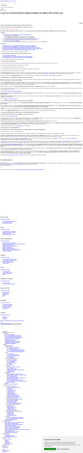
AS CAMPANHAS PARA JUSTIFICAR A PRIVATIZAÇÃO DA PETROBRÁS (18, 57)
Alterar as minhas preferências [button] (63, 449)
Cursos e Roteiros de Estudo (8, 272)
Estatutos (6, 382)
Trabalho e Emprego (11, 370)
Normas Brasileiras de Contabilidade (9, 231)
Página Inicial (5, 331)
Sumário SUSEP (10, 412)
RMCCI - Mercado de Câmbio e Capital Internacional (16, 374)
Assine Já (4, 316)
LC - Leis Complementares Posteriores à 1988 (15, 350)
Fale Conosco (5, 308)
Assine (4, 5)
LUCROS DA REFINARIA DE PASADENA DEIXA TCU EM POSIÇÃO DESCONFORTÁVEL (21, 38)
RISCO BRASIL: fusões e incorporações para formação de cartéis (19, 49)
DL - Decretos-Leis (10, 364)
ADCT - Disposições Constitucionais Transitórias (16, 351)
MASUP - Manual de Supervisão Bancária (12, 427)
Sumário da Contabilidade (9, 334)
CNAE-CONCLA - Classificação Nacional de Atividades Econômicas (17, 429)
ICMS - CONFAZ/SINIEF (12, 368)
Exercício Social (23, 138)
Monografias (7, 441)
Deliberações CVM (10, 408)
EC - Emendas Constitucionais (12, 348)
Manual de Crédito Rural (7, 246)
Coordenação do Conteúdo (7, 304)
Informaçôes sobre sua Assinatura (9, 283)
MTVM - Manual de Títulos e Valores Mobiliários (14, 424)
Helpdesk (4, 295)
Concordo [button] (47, 449)
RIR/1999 (56, 138)
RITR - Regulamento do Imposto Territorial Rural (16, 377)
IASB (12, 136)
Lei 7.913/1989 (44, 73)
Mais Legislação (6, 263)
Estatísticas (5, 318)
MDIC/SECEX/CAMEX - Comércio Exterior (15, 369)
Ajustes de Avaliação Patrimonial (64, 141)
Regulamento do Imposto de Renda (9, 242)
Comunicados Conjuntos (11, 390)
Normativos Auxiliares (7, 233)
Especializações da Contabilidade (11, 340)
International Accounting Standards (9, 232)
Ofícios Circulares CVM (11, 409)
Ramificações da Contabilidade (10, 343)
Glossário (5, 445)
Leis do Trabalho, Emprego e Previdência (10, 260)
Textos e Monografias (6, 271)
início (1, 10)
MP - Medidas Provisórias (11, 362)
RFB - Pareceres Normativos (12, 401)
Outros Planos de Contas (7, 223)
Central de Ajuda (6, 294)
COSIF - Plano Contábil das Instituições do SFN (13, 337)
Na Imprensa (7, 442)
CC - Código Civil (10, 353)
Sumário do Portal (6, 292)
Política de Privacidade (4, 320)
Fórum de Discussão (8, 443)
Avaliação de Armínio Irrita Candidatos (10, 98)
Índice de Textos (8, 439)
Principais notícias (6, 450)
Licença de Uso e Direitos (7, 305)
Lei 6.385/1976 (52, 73)
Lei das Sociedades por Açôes (8, 262)
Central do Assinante (6, 282)
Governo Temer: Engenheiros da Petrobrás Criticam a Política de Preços (21, 47)
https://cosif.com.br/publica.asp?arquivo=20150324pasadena (11, 164)
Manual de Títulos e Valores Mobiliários (10, 245)
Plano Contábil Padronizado (8, 222)
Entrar (2, 9)
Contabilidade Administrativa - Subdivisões (12, 341)
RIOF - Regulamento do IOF (12, 378)
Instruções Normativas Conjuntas (13, 396)
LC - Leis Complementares (12, 360)
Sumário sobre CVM (11, 405)
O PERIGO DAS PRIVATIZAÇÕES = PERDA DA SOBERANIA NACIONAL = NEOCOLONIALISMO (22, 48)
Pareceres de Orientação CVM (12, 410)
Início (4, 449)
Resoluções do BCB (11, 392)
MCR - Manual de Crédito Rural (11, 425)
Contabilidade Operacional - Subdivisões (12, 342)
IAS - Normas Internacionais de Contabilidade (13, 336)
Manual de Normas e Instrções (8, 244)
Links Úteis (7, 434)
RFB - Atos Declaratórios (11, 402)
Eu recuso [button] (53, 449)
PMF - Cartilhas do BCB (9, 430)
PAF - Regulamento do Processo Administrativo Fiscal (17, 380)
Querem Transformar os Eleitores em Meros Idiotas (13, 91)
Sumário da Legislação (9, 345)
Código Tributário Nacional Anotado (9, 259)
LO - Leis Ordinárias (11, 361)
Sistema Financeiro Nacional (8, 261)
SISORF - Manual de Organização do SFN (12, 426)
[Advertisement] (21, 18)
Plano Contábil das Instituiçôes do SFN (10, 221)
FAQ (4, 296)
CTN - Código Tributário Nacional (13, 355)
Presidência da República (9, 435)
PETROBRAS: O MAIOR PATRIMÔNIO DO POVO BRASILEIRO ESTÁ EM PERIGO (19, 46)
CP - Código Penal (10, 356)
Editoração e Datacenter (7, 306)
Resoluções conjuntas (11, 393)
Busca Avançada (6, 293)
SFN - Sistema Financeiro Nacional (13, 366)
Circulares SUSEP (10, 414)
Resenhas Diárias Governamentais (9, 234)
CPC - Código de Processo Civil (13, 354)
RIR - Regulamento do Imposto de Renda (14, 373)
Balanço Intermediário (73, 138)
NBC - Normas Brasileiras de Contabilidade (13, 335)
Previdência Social (10, 371)
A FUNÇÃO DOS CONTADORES (9, 55)
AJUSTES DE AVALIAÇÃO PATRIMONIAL (11, 40)
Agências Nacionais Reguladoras (11, 436)
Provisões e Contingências (13, 144)
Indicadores (5, 451)
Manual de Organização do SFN (8, 247)
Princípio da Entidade (22, 142)
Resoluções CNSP (10, 413)
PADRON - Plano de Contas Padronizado (12, 338)
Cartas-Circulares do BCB (12, 394)
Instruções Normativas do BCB (12, 395)
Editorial (6, 440)
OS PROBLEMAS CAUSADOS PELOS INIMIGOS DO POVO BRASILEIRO (17, 56)
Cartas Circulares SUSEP (11, 415)
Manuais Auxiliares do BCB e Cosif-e (14, 397)
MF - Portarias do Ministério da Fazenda (14, 403)
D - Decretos (9, 363)
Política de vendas (12, 320)
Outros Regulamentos (11, 381)
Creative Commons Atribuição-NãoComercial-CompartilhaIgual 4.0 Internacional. (29, 169)
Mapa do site (21, 320)
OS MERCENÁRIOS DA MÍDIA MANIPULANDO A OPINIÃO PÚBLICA (17, 34)
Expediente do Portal (6, 307)
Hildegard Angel (14, 116)
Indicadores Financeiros (7, 273)
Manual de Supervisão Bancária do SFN (10, 248)
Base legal (17, 320)
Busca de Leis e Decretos (11, 359)
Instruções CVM (10, 406)
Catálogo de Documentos (7, 250)
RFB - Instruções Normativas (12, 400)
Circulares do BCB (10, 391)
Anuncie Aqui (5, 317)
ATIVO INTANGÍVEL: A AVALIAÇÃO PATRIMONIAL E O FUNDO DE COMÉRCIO (19, 45)
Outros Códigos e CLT (11, 357)
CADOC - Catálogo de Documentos (11, 428)
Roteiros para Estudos (7, 437)
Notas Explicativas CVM (11, 407)
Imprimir (80, 23)
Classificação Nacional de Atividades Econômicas (11, 249)
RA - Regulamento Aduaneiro (12, 376)
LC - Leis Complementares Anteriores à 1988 (15, 349)
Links (4, 274)
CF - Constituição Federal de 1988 (13, 347)
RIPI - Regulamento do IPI (12, 375)
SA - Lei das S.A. (10, 367)
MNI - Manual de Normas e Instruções (12, 423)
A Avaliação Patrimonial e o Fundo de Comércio (14, 154)
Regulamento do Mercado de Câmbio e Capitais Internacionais (14, 243)
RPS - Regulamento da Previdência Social (14, 379)
